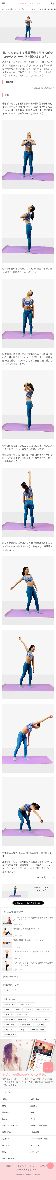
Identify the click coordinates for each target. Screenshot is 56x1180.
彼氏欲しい (9, 1004)
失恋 (22, 1029)
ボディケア (34, 1152)
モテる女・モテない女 (39, 1125)
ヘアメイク (6, 1145)
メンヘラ (8, 1014)
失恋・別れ (34, 1099)
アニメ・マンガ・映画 (39, 1139)
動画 (4, 1152)
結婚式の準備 (10, 1035)
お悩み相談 (34, 1132)
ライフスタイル (8, 1158)
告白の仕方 (26, 1024)
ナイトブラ (23, 1014)
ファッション (35, 1145)
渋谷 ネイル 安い (26, 1004)
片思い (4, 1099)
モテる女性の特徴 (37, 1029)
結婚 (4, 1106)
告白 (32, 1112)
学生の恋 (5, 1112)
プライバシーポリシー (27, 1166)
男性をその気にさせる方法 (15, 1019)
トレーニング (10, 990)
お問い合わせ (45, 1166)
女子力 (28, 1009)
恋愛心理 (33, 1106)
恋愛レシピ (28, 3)
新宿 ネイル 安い (43, 1009)
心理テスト (6, 1139)
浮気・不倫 (6, 1132)
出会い (4, 1119)
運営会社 (10, 1166)
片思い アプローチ (12, 1009)
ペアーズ (35, 1019)
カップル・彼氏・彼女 (10, 1125)
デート (33, 1119)
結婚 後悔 (40, 1024)
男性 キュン (9, 1029)
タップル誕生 (10, 1024)
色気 (47, 1019)
